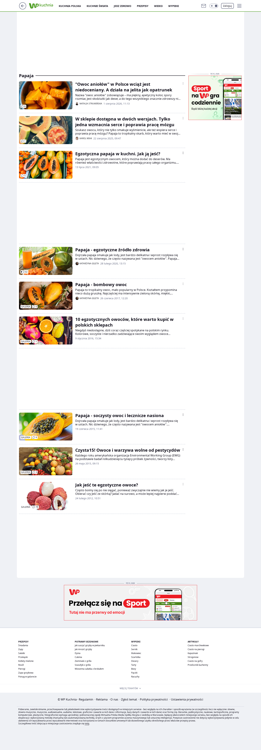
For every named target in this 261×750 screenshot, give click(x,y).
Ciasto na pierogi (196, 649)
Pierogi (21, 668)
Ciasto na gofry (195, 661)
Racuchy (135, 676)
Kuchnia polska (70, 6)
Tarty (133, 664)
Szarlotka (135, 657)
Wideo (158, 6)
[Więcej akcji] (183, 83)
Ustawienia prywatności (186, 699)
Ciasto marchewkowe (198, 645)
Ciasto (134, 645)
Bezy (133, 668)
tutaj (87, 723)
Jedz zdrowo (122, 6)
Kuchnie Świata (97, 6)
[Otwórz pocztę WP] (203, 6)
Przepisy (142, 6)
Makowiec (136, 653)
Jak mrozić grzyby (83, 649)
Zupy (20, 649)
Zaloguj (227, 5)
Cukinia (78, 657)
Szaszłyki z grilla (83, 664)
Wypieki (173, 6)
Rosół (21, 664)
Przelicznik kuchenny (198, 664)
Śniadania (23, 645)
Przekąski (23, 657)
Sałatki (21, 653)
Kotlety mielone (26, 661)
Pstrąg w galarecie (27, 676)
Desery (134, 661)
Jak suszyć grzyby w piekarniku (90, 645)
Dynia (77, 653)
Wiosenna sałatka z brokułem (89, 668)
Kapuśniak (193, 653)
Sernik (134, 649)
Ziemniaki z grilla (83, 661)
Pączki (134, 672)
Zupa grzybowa (25, 672)
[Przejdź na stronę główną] (22, 8)
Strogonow (193, 657)
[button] (213, 6)
